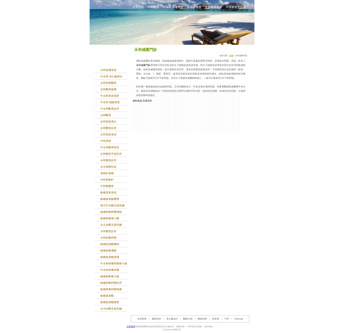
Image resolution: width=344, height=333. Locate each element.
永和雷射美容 (108, 134)
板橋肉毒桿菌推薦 (111, 289)
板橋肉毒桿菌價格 (111, 211)
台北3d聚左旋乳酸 (111, 224)
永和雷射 (138, 7)
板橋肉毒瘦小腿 (109, 218)
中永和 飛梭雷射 (110, 102)
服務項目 (156, 318)
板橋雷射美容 (108, 192)
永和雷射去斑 (213, 7)
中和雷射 (105, 141)
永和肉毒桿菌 (108, 237)
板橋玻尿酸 (107, 295)
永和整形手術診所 (111, 153)
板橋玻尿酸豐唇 (109, 199)
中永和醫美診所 (109, 108)
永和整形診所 (108, 160)
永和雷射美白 (108, 121)
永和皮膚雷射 (108, 70)
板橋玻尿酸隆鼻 (109, 302)
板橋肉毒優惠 (108, 250)
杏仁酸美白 (172, 318)
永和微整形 (194, 7)
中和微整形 (107, 186)
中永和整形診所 (236, 7)
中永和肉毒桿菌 (109, 270)
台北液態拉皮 (108, 166)
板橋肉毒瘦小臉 (109, 276)
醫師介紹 (187, 318)
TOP (226, 318)
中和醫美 (153, 7)
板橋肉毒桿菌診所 (111, 282)
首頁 (231, 55)
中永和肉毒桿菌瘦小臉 (113, 263)
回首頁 (215, 318)
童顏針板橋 (107, 173)
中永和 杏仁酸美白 (111, 76)
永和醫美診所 (108, 128)
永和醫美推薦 (108, 89)
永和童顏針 (107, 179)
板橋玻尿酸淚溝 (109, 257)
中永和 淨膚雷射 (173, 7)
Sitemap (238, 318)
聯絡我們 (202, 318)
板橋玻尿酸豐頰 (109, 244)
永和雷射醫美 (108, 83)
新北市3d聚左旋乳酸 (112, 205)
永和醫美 (105, 115)
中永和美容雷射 (109, 95)
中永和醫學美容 (109, 147)
